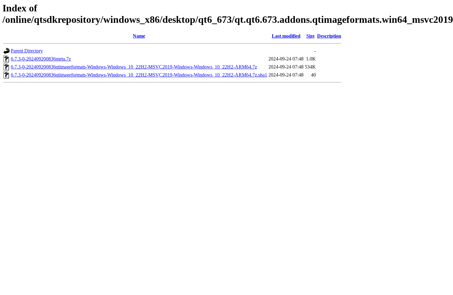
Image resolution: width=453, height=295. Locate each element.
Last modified (286, 36)
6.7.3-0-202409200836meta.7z (41, 58)
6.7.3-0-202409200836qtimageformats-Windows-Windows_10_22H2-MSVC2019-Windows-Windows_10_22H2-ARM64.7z (134, 66)
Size (310, 36)
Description (329, 36)
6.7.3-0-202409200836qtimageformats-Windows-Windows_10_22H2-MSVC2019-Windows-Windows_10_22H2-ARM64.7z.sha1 (139, 74)
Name (139, 36)
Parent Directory (27, 50)
